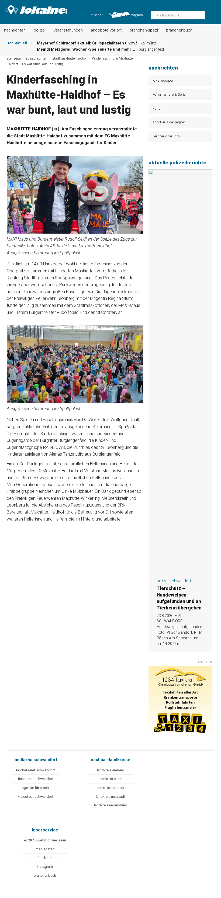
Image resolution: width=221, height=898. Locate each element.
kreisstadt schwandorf (35, 797)
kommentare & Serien (170, 94)
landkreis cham (110, 779)
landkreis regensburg (110, 805)
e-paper (96, 15)
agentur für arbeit (35, 788)
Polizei (40, 30)
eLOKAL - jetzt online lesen (45, 840)
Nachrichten (15, 30)
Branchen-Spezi (144, 30)
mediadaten (45, 849)
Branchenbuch (179, 30)
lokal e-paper (163, 80)
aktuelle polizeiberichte (177, 163)
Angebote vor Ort (106, 30)
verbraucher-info (166, 136)
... (181, 644)
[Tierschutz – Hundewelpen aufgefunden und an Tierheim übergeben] (180, 570)
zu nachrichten (36, 58)
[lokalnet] (33, 9)
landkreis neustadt (110, 797)
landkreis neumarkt (111, 788)
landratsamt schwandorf (35, 770)
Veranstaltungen (68, 30)
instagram (135, 15)
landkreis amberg (110, 770)
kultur (157, 108)
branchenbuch (45, 875)
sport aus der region (169, 122)
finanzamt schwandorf (35, 779)
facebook (45, 858)
